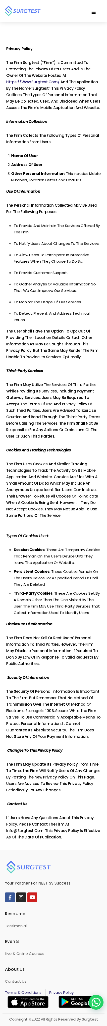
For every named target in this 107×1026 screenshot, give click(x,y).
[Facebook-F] (10, 897)
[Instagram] (21, 897)
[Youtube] (32, 897)
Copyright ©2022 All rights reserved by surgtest (53, 1019)
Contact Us (15, 981)
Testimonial (16, 925)
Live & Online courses (24, 953)
